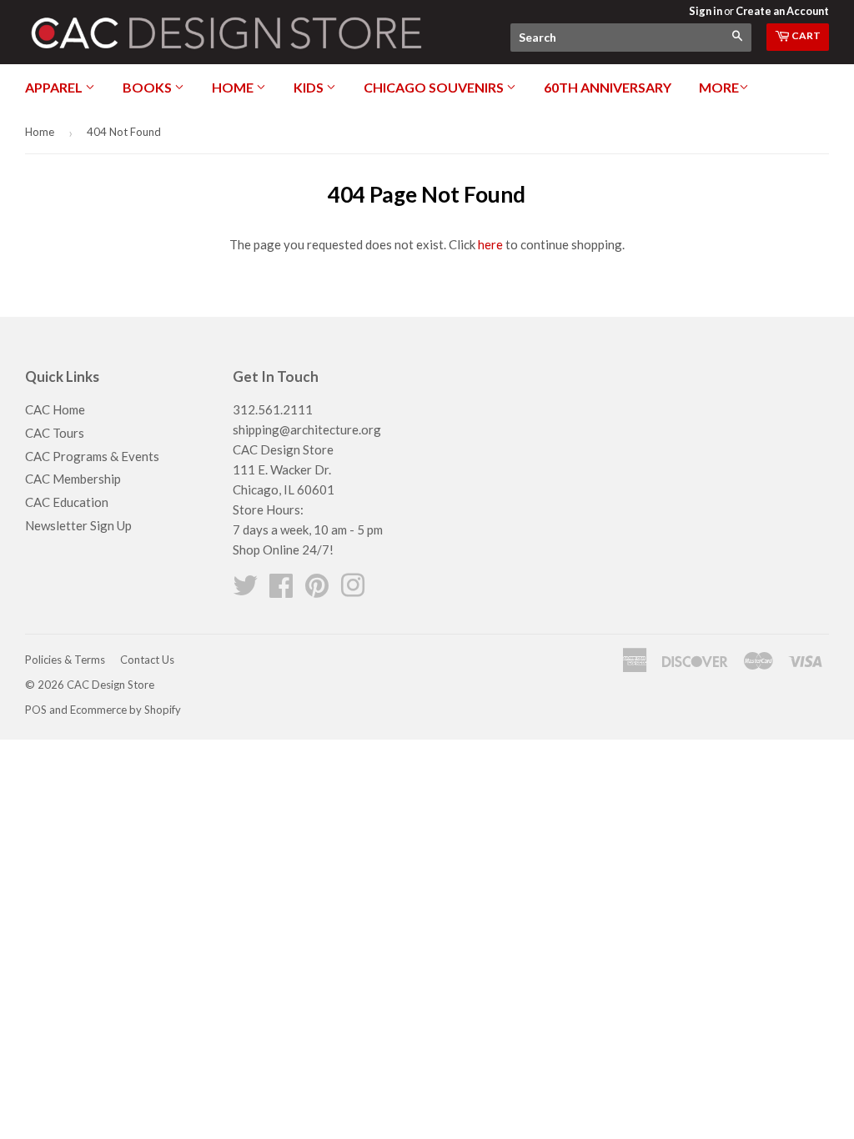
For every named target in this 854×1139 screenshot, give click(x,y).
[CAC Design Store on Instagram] (352, 590)
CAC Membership (73, 478)
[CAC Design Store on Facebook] (281, 590)
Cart (805, 35)
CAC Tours (54, 432)
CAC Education (66, 501)
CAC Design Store (110, 684)
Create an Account (782, 11)
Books (148, 87)
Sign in (705, 11)
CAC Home (55, 409)
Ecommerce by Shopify (125, 709)
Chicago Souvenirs (435, 87)
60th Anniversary (607, 87)
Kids (310, 87)
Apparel (55, 87)
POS (36, 709)
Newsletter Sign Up (78, 525)
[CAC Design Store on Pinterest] (316, 590)
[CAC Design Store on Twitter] (245, 590)
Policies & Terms (65, 659)
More (719, 87)
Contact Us (147, 659)
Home (234, 87)
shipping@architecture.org (307, 429)
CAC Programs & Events (92, 456)
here (490, 244)
